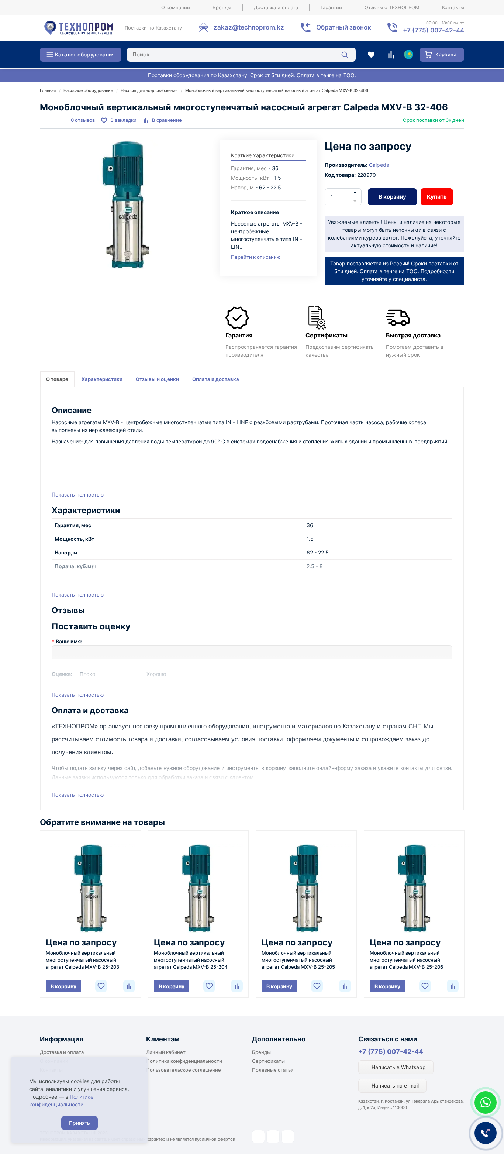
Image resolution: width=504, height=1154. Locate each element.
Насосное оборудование (88, 90)
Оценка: (62, 674)
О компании (175, 7)
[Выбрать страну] (408, 54)
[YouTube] (273, 1136)
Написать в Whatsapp (398, 1067)
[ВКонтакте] (287, 1136)
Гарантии (331, 7)
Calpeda (379, 165)
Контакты (453, 7)
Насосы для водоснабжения (149, 90)
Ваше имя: (69, 641)
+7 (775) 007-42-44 (390, 1051)
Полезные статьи (273, 1070)
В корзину (392, 196)
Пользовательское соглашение (183, 1070)
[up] (355, 192)
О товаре (57, 379)
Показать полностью (78, 494)
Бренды (222, 7)
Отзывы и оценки (157, 379)
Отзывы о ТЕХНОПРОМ (392, 7)
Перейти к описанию (256, 257)
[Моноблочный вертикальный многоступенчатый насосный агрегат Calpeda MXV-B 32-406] (126, 204)
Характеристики (102, 379)
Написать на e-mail (394, 1085)
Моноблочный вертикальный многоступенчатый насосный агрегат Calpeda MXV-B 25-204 (191, 960)
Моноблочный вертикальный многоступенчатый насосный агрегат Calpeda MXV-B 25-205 (298, 960)
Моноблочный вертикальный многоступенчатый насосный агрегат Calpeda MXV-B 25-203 (82, 960)
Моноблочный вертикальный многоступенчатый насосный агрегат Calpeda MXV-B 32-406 (276, 90)
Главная (48, 90)
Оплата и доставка (215, 379)
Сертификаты (268, 1061)
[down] (355, 201)
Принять (79, 1123)
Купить (437, 196)
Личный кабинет (166, 1052)
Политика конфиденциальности (184, 1061)
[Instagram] (258, 1136)
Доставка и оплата (276, 7)
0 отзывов (83, 120)
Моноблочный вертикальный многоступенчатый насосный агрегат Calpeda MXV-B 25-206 (406, 960)
